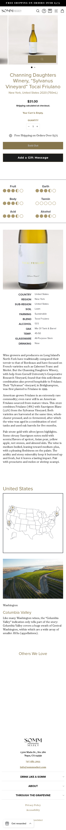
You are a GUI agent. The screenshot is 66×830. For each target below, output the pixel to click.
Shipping (20, 105)
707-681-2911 (33, 761)
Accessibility (33, 810)
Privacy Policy (33, 805)
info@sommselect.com (33, 767)
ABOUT (33, 786)
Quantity (33, 120)
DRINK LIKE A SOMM (33, 777)
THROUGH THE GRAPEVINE (33, 795)
